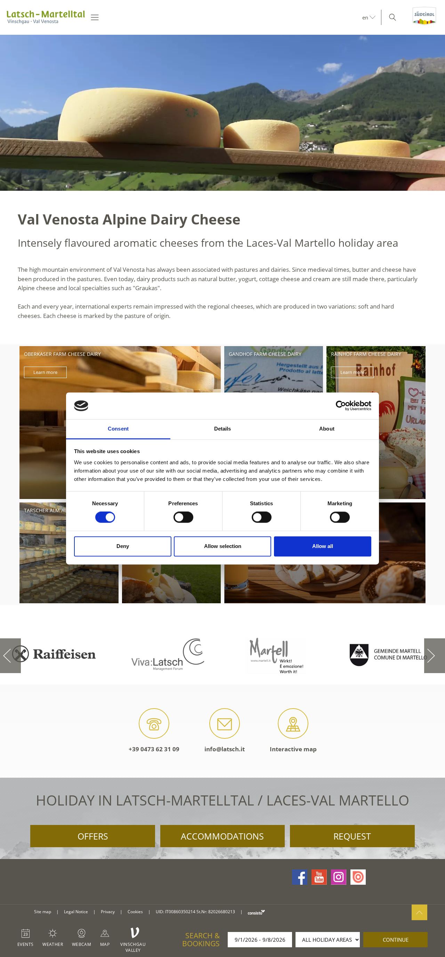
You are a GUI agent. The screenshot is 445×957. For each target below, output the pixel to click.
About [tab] (326, 429)
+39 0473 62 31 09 (154, 749)
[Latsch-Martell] (45, 17)
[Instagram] (338, 877)
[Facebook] (299, 877)
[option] (222, 113)
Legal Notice (76, 912)
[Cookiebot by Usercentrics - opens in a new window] (340, 406)
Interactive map (293, 749)
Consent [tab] (118, 429)
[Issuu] (358, 877)
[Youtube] (319, 877)
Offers (93, 836)
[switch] (183, 517)
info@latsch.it (224, 749)
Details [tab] (222, 429)
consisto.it (256, 912)
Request (352, 836)
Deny (122, 546)
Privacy (108, 912)
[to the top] (419, 912)
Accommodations (222, 836)
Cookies (135, 912)
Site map (42, 912)
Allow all (322, 546)
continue (395, 939)
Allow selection (222, 546)
